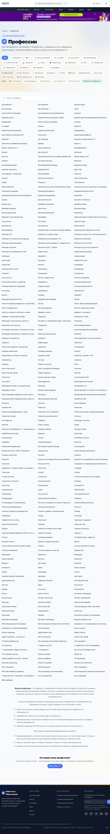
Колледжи (49, 9)
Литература (8, 77)
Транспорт (28, 63)
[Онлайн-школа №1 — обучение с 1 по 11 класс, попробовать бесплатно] (55, 16)
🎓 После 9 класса (15, 81)
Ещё (89, 9)
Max (101, 814)
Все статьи (54, 766)
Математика (38, 73)
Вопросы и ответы (64, 807)
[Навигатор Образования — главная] (5, 3)
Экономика (73, 58)
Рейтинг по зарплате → (93, 81)
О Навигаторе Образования (67, 795)
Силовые (59, 58)
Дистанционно (32, 81)
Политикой (97, 809)
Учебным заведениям (65, 799)
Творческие (9, 67)
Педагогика (55, 63)
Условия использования (58, 824)
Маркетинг (70, 63)
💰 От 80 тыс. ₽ (45, 81)
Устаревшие (54, 67)
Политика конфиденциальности (39, 824)
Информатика (84, 73)
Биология (51, 73)
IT (28, 58)
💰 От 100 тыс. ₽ (59, 81)
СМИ (84, 63)
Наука (41, 63)
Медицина (16, 58)
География (39, 77)
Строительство (11, 63)
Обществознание (22, 73)
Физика (72, 73)
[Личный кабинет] (106, 3)
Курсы (81, 9)
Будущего (38, 67)
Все (5, 58)
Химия (62, 73)
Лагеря (71, 9)
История (98, 73)
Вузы (61, 9)
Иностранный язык (24, 77)
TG (96, 814)
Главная (5, 31)
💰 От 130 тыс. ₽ (74, 81)
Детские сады (23, 9)
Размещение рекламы (65, 803)
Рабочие (24, 67)
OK (91, 814)
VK (86, 814)
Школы (36, 9)
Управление (97, 63)
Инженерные (90, 58)
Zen (106, 814)
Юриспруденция (42, 58)
